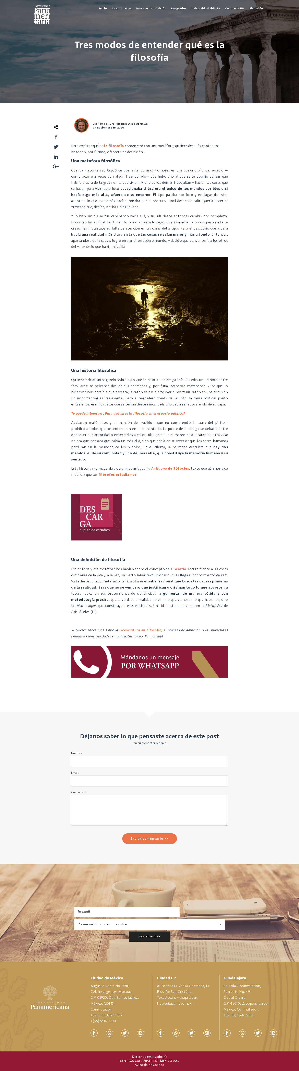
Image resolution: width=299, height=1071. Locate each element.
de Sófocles (170, 468)
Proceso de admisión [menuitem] (151, 8)
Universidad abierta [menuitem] (205, 8)
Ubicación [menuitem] (256, 8)
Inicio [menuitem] (103, 8)
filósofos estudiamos (117, 474)
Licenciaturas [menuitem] (121, 8)
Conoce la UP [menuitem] (234, 8)
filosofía (178, 569)
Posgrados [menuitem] (179, 8)
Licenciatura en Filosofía (140, 630)
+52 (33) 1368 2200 (238, 1015)
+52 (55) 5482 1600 (106, 1015)
